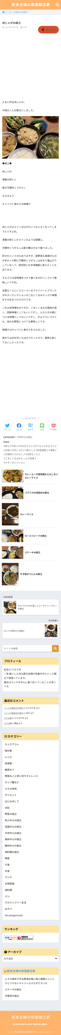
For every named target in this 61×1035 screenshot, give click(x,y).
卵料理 (8, 890)
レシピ (8, 757)
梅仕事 (8, 750)
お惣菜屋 (9, 883)
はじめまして (12, 801)
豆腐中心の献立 (13, 826)
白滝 (7, 450)
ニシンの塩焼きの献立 (13, 708)
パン (7, 896)
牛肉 (13, 446)
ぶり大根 (8, 718)
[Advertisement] (30, 66)
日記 (7, 807)
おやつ (8, 909)
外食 (7, 871)
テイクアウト (12, 744)
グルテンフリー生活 (15, 902)
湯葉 (52, 450)
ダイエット (11, 795)
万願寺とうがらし (14, 454)
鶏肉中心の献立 (13, 839)
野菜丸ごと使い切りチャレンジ (21, 776)
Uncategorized (14, 915)
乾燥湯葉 (41, 450)
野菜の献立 (11, 814)
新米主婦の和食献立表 (31, 4)
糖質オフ (9, 769)
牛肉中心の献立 (24, 437)
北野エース (32, 454)
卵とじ (30, 450)
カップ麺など (12, 782)
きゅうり (50, 446)
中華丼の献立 (12, 995)
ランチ (8, 877)
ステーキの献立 (13, 989)
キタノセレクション (15, 462)
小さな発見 (11, 788)
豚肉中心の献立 (13, 845)
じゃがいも (36, 446)
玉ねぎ (23, 446)
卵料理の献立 (12, 852)
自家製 (8, 763)
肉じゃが (18, 450)
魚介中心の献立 (13, 820)
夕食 (7, 864)
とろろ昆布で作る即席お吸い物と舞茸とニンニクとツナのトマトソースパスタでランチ (30, 981)
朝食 (7, 858)
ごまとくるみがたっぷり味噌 (19, 458)
